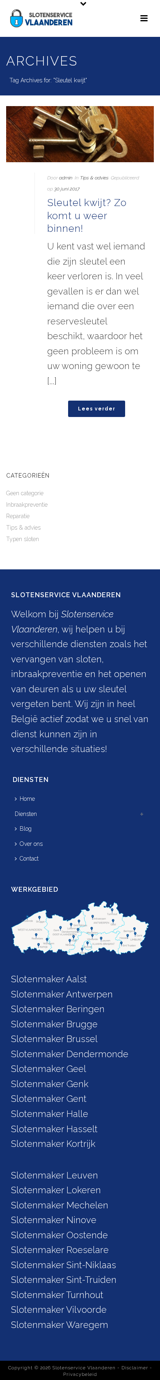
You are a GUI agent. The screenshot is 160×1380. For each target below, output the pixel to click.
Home (27, 798)
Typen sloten (22, 539)
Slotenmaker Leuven (54, 1175)
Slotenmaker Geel (48, 1068)
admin (66, 178)
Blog (26, 828)
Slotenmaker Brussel (54, 1038)
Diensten (26, 814)
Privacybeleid (80, 1374)
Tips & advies (94, 178)
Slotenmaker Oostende (59, 1235)
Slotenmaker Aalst (49, 979)
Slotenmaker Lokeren (56, 1190)
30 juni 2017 (67, 189)
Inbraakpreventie (27, 504)
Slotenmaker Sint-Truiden (64, 1279)
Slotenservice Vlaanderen (84, 1368)
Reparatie (18, 516)
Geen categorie (24, 493)
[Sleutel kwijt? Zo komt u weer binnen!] (80, 134)
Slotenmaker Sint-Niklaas (63, 1265)
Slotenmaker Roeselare (60, 1249)
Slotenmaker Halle (49, 1113)
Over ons (31, 844)
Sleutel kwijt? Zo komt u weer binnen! (87, 215)
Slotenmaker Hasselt (54, 1129)
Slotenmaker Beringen (58, 1009)
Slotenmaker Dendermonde (69, 1054)
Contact (29, 858)
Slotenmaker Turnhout (57, 1294)
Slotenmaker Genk (50, 1084)
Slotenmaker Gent (49, 1098)
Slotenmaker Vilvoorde (59, 1309)
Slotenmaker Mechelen (59, 1205)
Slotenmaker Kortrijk (53, 1143)
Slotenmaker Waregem (59, 1324)
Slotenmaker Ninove (53, 1220)
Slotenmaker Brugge (54, 1024)
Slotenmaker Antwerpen (62, 994)
